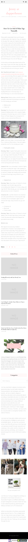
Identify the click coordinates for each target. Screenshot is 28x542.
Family (14, 26)
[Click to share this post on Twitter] (9, 247)
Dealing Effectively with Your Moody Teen (11, 277)
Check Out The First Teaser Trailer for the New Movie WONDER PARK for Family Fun (13, 328)
